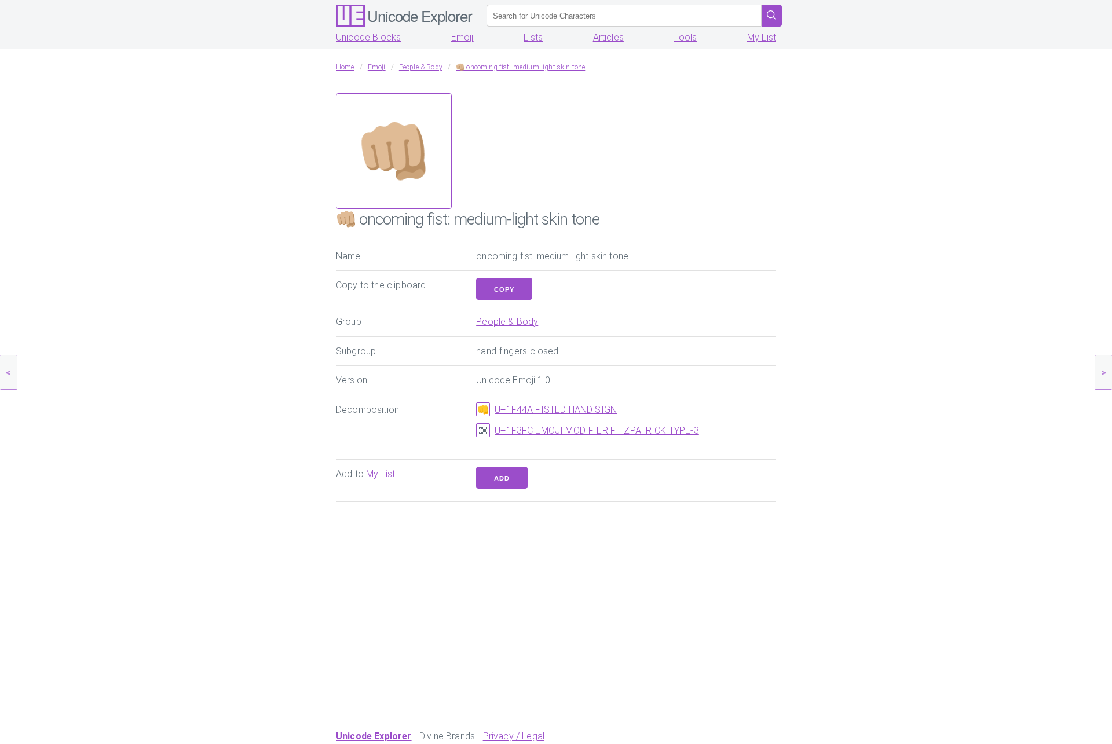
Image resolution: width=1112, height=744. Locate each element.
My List (761, 37)
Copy (504, 289)
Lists (533, 37)
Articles (608, 37)
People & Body (507, 321)
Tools (685, 37)
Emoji (462, 37)
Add (502, 478)
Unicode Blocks (368, 37)
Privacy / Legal (513, 736)
